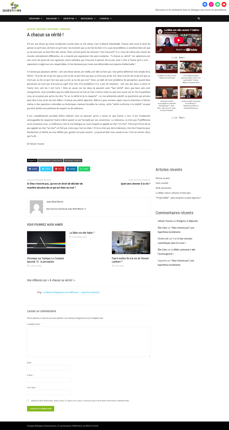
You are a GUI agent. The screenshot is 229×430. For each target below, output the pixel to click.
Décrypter (68, 18)
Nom (30, 362)
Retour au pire (163, 178)
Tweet (47, 169)
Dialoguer (51, 18)
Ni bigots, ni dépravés (187, 220)
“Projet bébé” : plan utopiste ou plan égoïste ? (178, 197)
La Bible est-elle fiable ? (81, 232)
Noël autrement (163, 187)
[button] (182, 57)
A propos (104, 18)
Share (34, 169)
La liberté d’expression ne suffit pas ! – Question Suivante (71, 292)
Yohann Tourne (165, 220)
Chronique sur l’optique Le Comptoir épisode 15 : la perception (45, 260)
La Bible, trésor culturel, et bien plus (173, 192)
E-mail (30, 375)
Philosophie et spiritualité (50, 160)
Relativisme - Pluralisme (58, 29)
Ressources (87, 18)
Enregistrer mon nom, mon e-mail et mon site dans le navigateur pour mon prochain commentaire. (80, 401)
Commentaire (34, 324)
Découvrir (34, 18)
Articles (31, 29)
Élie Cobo (162, 227)
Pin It (60, 169)
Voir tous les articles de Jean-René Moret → (66, 208)
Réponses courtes (73, 160)
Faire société (162, 183)
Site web (31, 387)
